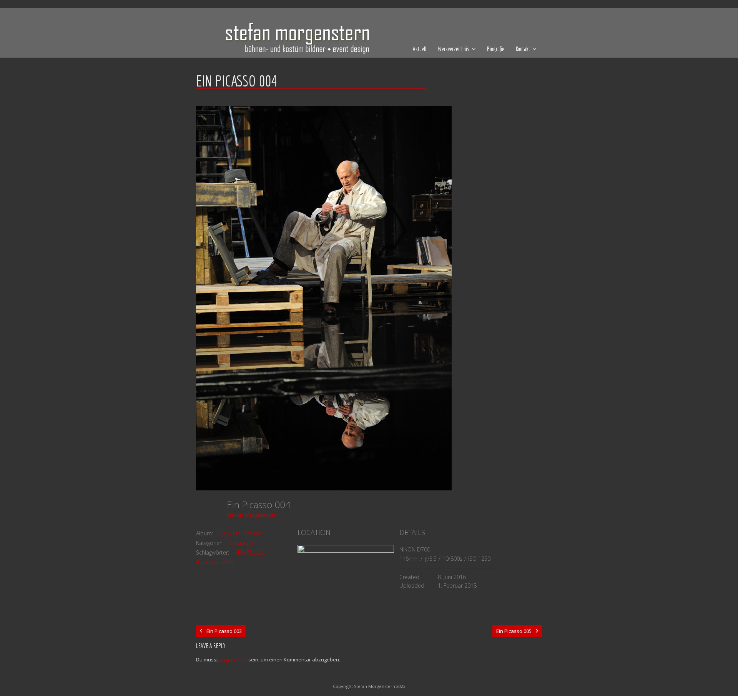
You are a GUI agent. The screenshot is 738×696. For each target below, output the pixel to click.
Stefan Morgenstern (252, 514)
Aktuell (419, 48)
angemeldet (233, 659)
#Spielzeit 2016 (215, 561)
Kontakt (523, 48)
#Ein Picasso (250, 552)
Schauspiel (242, 543)
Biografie (495, 48)
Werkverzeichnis (453, 48)
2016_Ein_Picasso (239, 533)
